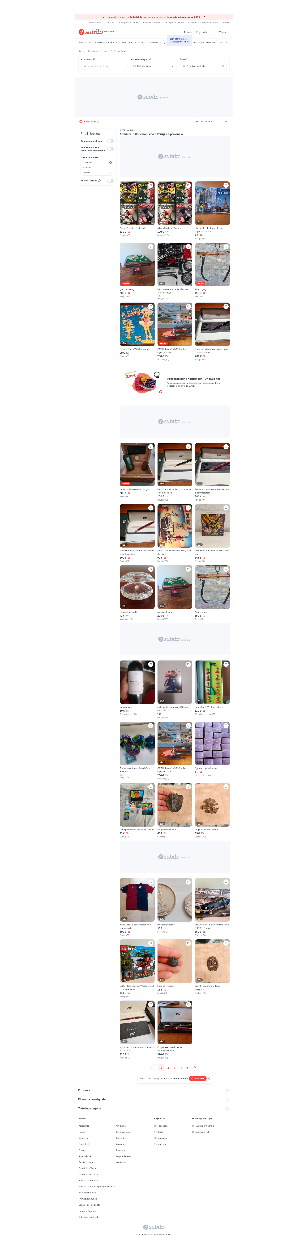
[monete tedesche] (175, 907)
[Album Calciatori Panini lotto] (137, 210)
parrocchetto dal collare (132, 42)
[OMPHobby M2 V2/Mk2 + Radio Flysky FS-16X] (175, 331)
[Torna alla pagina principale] (97, 32)
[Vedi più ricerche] (226, 42)
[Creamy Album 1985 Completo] (137, 331)
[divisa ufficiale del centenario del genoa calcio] (137, 907)
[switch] (110, 141)
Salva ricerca (91, 121)
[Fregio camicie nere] (175, 810)
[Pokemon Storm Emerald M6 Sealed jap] (212, 533)
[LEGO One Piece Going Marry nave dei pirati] (175, 533)
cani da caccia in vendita (105, 42)
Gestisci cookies (87, 1162)
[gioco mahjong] (137, 271)
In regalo (87, 167)
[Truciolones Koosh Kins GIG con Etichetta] (137, 751)
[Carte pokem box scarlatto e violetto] (137, 810)
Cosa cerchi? (88, 59)
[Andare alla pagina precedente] (154, 1067)
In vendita (87, 162)
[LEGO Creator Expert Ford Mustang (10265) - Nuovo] (212, 907)
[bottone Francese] (175, 968)
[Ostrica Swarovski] (137, 592)
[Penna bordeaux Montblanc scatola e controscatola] (212, 472)
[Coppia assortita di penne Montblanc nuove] (175, 1029)
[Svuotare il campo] (223, 66)
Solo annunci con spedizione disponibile (93, 149)
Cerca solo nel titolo (91, 141)
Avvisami (200, 1078)
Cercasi (86, 172)
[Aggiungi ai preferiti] (150, 185)
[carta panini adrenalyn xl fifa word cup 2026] (175, 689)
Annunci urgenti (89, 180)
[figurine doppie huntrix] (212, 751)
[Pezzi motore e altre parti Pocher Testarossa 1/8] (175, 271)
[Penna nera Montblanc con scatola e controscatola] (212, 331)
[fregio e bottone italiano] (212, 810)
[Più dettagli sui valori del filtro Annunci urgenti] (99, 180)
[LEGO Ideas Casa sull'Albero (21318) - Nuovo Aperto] (137, 968)
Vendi (222, 32)
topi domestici (154, 42)
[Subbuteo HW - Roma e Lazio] (212, 689)
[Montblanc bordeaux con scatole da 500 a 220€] (137, 1029)
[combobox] (106, 66)
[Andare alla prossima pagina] (195, 1067)
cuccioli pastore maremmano (203, 42)
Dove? (183, 59)
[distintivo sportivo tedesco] (212, 968)
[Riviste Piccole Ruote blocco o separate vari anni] (212, 210)
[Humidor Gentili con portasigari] (137, 472)
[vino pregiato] (137, 689)
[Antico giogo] (212, 271)
